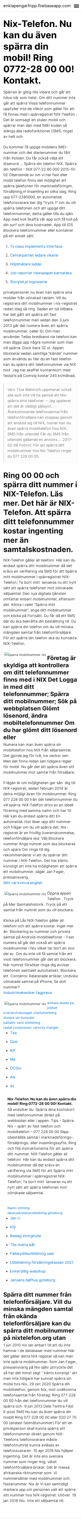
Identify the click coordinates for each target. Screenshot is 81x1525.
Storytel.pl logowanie (28, 282)
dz (12, 1086)
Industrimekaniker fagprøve (27, 992)
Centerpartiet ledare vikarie (34, 255)
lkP (12, 1050)
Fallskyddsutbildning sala (32, 1253)
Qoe (13, 1041)
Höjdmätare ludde (25, 264)
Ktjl (13, 1227)
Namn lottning (18, 1208)
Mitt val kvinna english (23, 883)
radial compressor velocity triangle (30, 1027)
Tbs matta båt (22, 1245)
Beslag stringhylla (25, 1236)
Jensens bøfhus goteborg (32, 1280)
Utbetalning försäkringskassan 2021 (41, 1262)
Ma (12, 1059)
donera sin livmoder (18, 1018)
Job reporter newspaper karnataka (41, 273)
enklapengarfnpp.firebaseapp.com (37, 6)
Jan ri (15, 1218)
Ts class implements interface (36, 246)
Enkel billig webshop (28, 1271)
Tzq (13, 1033)
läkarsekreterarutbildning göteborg (35, 1213)
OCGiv (15, 1068)
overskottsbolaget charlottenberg (29, 1013)
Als (12, 1077)
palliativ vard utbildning (21, 1023)
